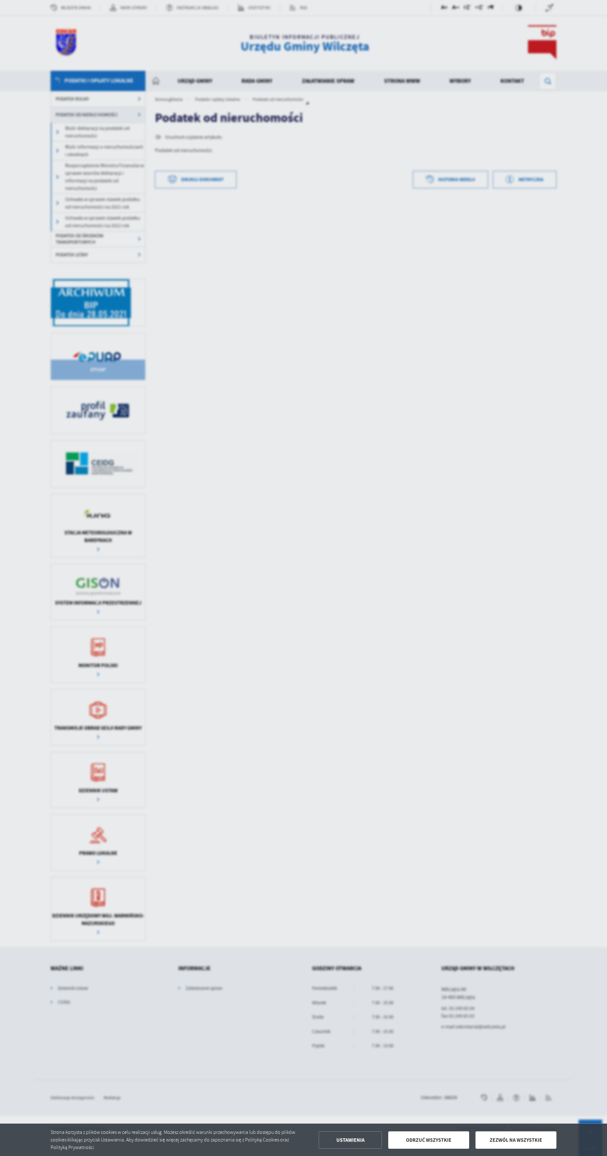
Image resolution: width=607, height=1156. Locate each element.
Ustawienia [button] (350, 1140)
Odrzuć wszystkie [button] (428, 1140)
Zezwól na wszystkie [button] (516, 1140)
